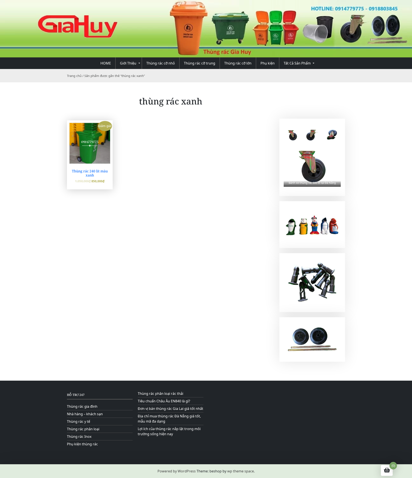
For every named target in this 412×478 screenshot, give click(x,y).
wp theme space (240, 471)
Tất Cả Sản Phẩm (297, 63)
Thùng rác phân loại (83, 429)
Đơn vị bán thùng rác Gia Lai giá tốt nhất (170, 408)
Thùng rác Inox (79, 436)
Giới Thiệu (128, 63)
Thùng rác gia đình (82, 406)
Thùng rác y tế (78, 421)
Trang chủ (74, 76)
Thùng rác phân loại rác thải (160, 393)
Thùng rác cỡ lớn (237, 63)
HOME (105, 63)
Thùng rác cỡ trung (199, 63)
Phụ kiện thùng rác (82, 444)
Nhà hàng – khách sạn (85, 414)
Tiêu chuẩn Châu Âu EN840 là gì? (164, 401)
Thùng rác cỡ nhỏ (160, 63)
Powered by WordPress (177, 471)
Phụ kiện (268, 63)
